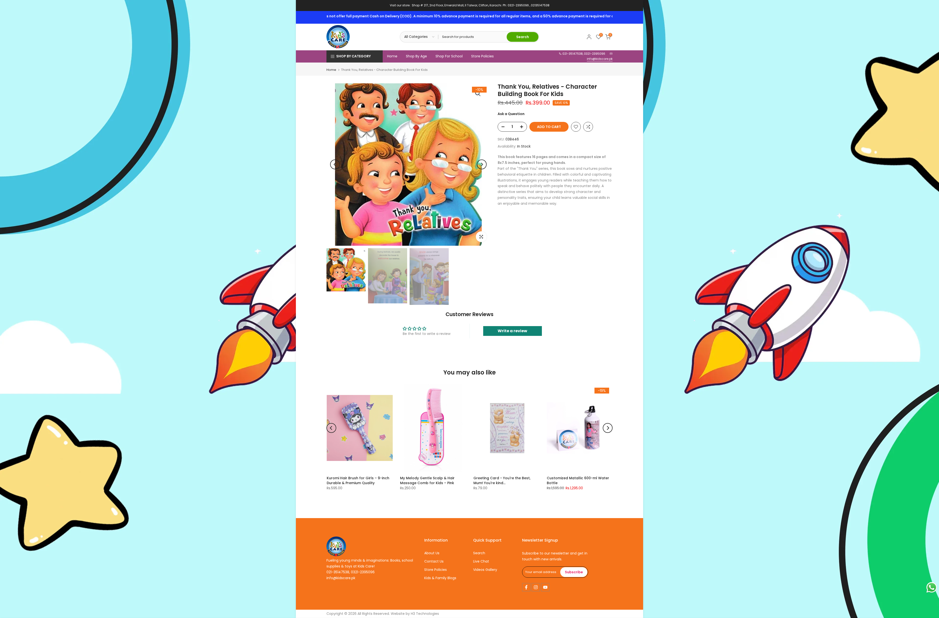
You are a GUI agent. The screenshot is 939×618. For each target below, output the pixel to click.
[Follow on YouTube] (545, 587)
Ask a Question (511, 113)
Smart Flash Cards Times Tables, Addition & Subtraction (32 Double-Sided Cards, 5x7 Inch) (590, 483)
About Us (431, 553)
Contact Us (434, 561)
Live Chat (481, 561)
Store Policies (482, 56)
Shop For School (449, 56)
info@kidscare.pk (600, 59)
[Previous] (335, 164)
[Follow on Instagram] (536, 587)
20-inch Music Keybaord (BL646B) (515, 478)
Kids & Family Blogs (440, 577)
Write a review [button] (512, 331)
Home (392, 56)
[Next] (482, 164)
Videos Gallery (485, 569)
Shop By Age (416, 56)
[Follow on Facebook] (526, 587)
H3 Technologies (425, 613)
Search (479, 553)
